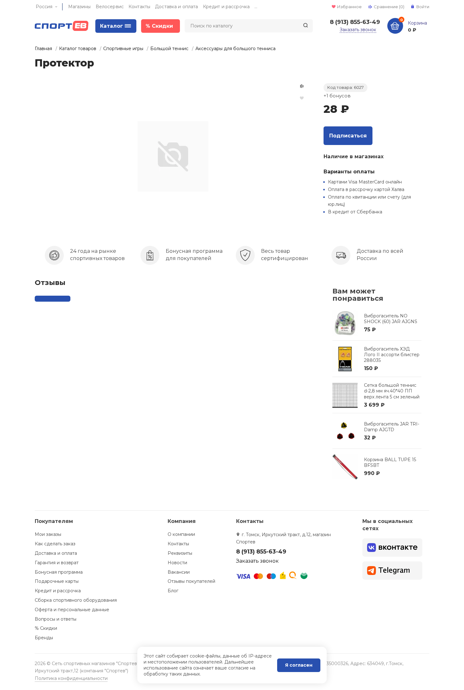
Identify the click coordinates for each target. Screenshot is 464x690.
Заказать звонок (358, 29)
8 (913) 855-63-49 (355, 22)
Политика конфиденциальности (71, 678)
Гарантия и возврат (57, 562)
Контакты (139, 6)
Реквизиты (180, 553)
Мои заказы (48, 534)
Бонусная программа (59, 572)
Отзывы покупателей (191, 581)
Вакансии (179, 572)
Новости (177, 562)
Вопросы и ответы (55, 619)
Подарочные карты (57, 581)
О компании (181, 534)
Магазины (79, 6)
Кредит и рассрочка (226, 6)
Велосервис (110, 6)
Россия (44, 6)
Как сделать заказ (55, 544)
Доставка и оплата (176, 6)
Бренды (44, 638)
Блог (173, 591)
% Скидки (46, 628)
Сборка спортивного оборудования (76, 600)
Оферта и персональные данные (72, 609)
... (255, 6)
